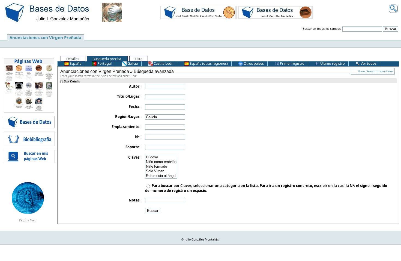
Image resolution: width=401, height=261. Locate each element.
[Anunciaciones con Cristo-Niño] (198, 12)
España (75, 63)
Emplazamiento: (126, 126)
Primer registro (291, 63)
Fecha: (134, 106)
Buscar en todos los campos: (322, 29)
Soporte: (132, 146)
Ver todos (368, 63)
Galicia (132, 63)
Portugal (104, 63)
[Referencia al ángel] (161, 176)
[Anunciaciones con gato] (275, 12)
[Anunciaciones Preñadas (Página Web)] (28, 197)
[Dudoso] (161, 157)
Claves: (134, 157)
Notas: (134, 200)
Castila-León (163, 63)
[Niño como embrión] (161, 162)
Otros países (253, 63)
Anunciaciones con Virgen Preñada (45, 37)
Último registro (332, 63)
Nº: (137, 136)
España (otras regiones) (208, 63)
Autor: (134, 86)
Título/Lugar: (128, 96)
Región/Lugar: (127, 116)
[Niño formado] (161, 166)
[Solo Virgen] (161, 171)
